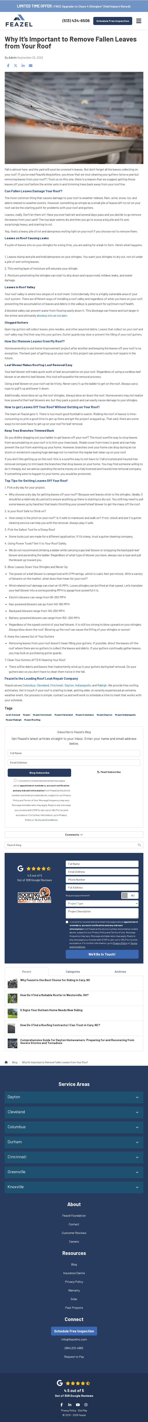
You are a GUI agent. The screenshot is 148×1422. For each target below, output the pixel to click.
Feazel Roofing (32, 719)
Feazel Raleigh (13, 719)
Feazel (26, 714)
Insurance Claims (74, 1273)
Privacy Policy (120, 943)
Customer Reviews (74, 1233)
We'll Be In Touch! (102, 954)
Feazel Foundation (74, 1215)
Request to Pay (74, 1356)
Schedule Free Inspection (112, 20)
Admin (12, 57)
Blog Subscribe (39, 772)
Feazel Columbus (85, 714)
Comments (72, 834)
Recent (26, 971)
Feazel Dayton (104, 714)
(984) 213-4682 (74, 1348)
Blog (74, 1264)
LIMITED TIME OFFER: (35, 6)
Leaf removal (13, 714)
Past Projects (74, 1307)
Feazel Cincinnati (42, 714)
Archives (120, 971)
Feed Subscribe (110, 771)
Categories (73, 971)
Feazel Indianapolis (125, 714)
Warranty (74, 1290)
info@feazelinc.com (74, 1339)
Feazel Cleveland (64, 714)
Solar (74, 1299)
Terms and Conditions (46, 819)
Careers (74, 1241)
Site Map (82, 1410)
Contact (74, 1224)
